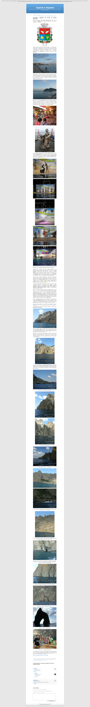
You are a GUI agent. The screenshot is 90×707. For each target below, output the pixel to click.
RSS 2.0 (51, 659)
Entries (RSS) (42, 704)
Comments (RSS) (47, 704)
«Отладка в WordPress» (35, 1)
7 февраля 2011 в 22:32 (38, 674)
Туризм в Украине (45, 7)
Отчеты (35, 659)
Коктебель (41, 655)
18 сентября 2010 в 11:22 (37, 669)
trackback (40, 660)
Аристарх (35, 668)
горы (35, 655)
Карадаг (38, 655)
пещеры (46, 655)
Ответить (35, 683)
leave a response (36, 660)
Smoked (36, 673)
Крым (44, 655)
